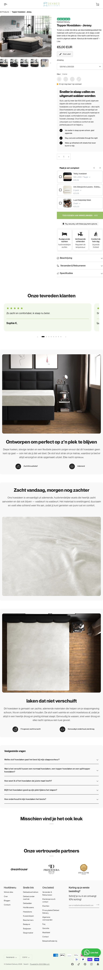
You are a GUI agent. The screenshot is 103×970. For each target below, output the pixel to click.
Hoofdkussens (28, 907)
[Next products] (100, 168)
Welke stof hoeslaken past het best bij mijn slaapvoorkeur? (32, 759)
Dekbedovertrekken (30, 892)
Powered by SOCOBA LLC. (40, 964)
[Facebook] (72, 964)
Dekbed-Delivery (12, 964)
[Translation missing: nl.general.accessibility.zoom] (26, 36)
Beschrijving (66, 257)
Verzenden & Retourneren (73, 265)
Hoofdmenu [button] (10, 887)
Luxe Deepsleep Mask (82, 200)
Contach (7, 905)
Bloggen (7, 900)
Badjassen (27, 928)
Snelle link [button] (28, 887)
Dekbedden (27, 903)
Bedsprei (26, 924)
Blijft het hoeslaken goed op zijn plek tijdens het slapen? (30, 790)
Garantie (45, 928)
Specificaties (66, 273)
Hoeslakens (27, 912)
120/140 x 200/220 (67, 66)
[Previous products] (94, 168)
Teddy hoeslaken (80, 173)
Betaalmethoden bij (49, 941)
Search (26, 964)
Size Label (67, 54)
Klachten (45, 906)
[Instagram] (91, 964)
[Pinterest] (85, 964)
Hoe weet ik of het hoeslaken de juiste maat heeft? (28, 780)
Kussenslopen (28, 916)
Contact (45, 937)
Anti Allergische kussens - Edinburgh (87, 187)
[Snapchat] (98, 964)
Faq (43, 924)
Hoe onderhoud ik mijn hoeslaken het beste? (25, 799)
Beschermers (28, 920)
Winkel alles (8, 892)
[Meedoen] (97, 905)
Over (6, 896)
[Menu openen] (8, 4)
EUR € (25, 957)
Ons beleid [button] (48, 887)
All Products (4, 12)
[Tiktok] (79, 964)
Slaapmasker (28, 933)
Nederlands (10, 957)
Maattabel (46, 932)
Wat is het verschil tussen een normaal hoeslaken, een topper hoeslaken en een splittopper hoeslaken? (47, 770)
